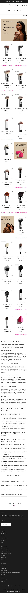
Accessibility (3, 568)
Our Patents (3, 535)
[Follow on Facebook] (2, 586)
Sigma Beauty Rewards (6, 553)
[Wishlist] (24, 5)
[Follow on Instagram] (8, 586)
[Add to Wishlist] (12, 44)
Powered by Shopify (20, 589)
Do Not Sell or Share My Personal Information (10, 572)
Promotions (3, 555)
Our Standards (4, 533)
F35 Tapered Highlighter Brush (21, 302)
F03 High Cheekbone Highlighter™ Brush (21, 256)
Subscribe (6, 524)
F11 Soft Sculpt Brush (7, 108)
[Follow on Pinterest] (12, 586)
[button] (14, 591)
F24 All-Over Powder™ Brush (7, 279)
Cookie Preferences (5, 574)
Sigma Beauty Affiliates (6, 551)
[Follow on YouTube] (15, 586)
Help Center (3, 566)
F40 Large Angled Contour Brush (7, 256)
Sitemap (3, 581)
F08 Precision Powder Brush (21, 109)
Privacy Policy (4, 579)
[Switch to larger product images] (23, 15)
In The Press (3, 540)
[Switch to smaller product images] (26, 15)
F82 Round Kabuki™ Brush (7, 182)
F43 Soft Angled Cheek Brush (7, 83)
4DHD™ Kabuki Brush (7, 157)
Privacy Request (4, 570)
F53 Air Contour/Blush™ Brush (21, 231)
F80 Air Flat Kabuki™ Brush (21, 58)
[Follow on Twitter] (5, 586)
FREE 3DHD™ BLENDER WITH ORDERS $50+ (14, 1)
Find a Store (3, 557)
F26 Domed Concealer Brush (7, 132)
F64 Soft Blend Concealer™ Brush (7, 330)
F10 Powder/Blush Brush (7, 304)
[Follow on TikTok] (19, 586)
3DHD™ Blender (21, 327)
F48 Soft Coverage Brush (21, 86)
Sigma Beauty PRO (5, 548)
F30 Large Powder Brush (21, 279)
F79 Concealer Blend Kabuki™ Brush (21, 180)
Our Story (3, 531)
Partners (3, 559)
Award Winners (4, 538)
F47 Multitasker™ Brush (7, 205)
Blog (2, 542)
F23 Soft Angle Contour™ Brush (21, 205)
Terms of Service (4, 577)
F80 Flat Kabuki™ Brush (7, 58)
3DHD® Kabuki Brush (21, 134)
